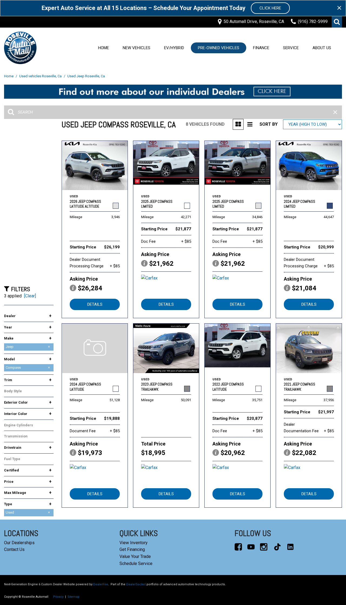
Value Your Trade (135, 556)
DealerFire (100, 584)
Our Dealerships (19, 542)
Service (291, 47)
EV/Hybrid (174, 47)
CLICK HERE (270, 8)
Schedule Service (135, 563)
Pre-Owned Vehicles (218, 47)
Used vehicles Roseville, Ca (40, 76)
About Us (321, 47)
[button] (337, 22)
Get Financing (132, 549)
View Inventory (133, 542)
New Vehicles (136, 47)
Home (103, 47)
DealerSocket (136, 584)
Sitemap (73, 597)
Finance (261, 47)
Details (94, 304)
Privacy (58, 597)
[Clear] (30, 295)
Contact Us (14, 549)
